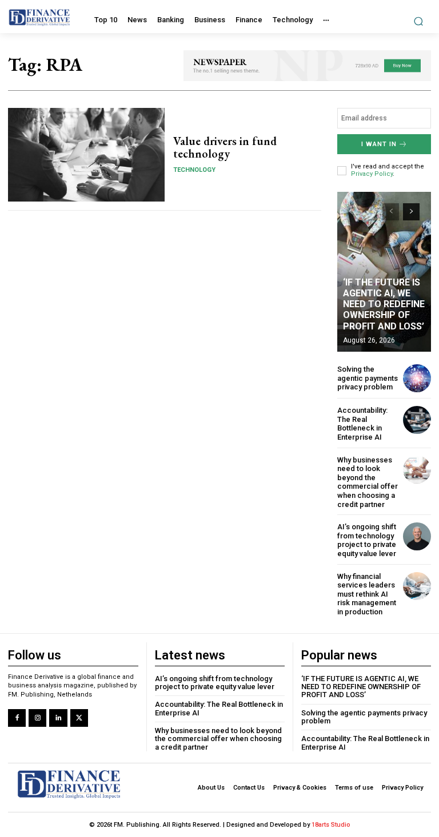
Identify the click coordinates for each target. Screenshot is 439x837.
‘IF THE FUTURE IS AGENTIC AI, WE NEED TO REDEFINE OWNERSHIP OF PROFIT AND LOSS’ (384, 304)
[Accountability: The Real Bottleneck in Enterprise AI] (417, 420)
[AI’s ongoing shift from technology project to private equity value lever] (417, 536)
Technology (194, 170)
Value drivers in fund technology (225, 147)
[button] (418, 21)
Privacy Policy (372, 174)
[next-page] (411, 211)
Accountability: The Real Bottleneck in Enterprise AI (362, 423)
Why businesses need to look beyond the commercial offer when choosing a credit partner (367, 482)
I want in (379, 144)
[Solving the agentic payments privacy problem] (417, 378)
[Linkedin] (58, 718)
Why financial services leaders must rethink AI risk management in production (366, 594)
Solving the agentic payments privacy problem (367, 378)
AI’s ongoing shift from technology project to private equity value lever (366, 540)
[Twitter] (79, 718)
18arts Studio (331, 824)
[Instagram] (37, 718)
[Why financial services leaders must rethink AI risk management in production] (417, 586)
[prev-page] (390, 211)
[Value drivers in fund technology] (86, 155)
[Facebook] (17, 718)
